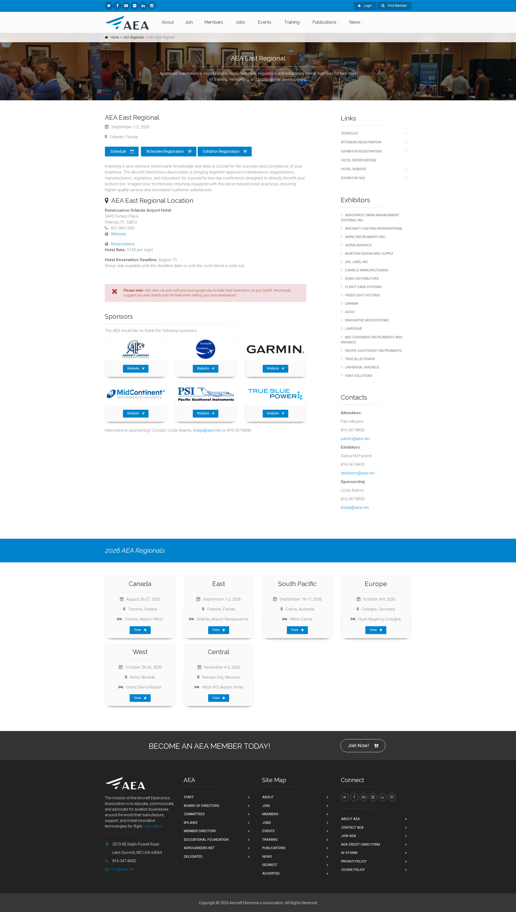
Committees (194, 814)
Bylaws (191, 823)
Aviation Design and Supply (369, 253)
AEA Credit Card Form (360, 844)
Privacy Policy (353, 861)
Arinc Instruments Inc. (365, 237)
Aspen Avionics (358, 245)
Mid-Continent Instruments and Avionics (372, 339)
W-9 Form (349, 853)
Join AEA (348, 836)
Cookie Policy (353, 870)
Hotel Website (353, 169)
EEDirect (269, 865)
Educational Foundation (206, 840)
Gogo (350, 312)
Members (213, 22)
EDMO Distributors (362, 278)
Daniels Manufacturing (366, 270)
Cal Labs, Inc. (357, 262)
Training (292, 22)
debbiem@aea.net (358, 473)
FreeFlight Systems (362, 295)
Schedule (118, 151)
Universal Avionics (362, 367)
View (137, 630)
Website (118, 234)
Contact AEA (352, 827)
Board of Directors (201, 806)
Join (189, 22)
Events (264, 22)
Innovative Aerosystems (367, 320)
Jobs (240, 22)
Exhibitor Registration (221, 151)
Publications (324, 22)
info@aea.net (123, 869)
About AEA (350, 819)
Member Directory (200, 831)
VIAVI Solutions (358, 376)
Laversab (353, 329)
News (354, 22)
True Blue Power (360, 359)
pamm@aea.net (355, 438)
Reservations (123, 244)
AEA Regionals (133, 37)
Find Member (397, 6)
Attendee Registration (165, 151)
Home (114, 37)
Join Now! (358, 745)
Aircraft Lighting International (374, 228)
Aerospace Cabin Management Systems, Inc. (370, 217)
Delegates (193, 856)
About (168, 22)
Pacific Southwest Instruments (373, 351)
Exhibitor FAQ (353, 178)
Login (367, 6)
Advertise (271, 873)
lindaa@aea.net (207, 430)
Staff (189, 797)
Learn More (153, 826)
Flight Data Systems (363, 287)
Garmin (351, 303)
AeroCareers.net (199, 848)
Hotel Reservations (359, 160)
